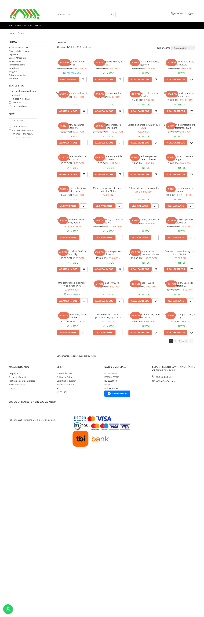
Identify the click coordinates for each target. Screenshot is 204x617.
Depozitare (14, 54)
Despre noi (14, 373)
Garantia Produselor (66, 380)
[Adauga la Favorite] (83, 79)
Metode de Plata (64, 373)
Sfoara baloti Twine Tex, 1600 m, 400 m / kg (144, 316)
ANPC (59, 388)
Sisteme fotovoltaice (18, 75)
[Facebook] (10, 408)
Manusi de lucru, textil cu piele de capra (72, 190)
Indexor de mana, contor (108, 93)
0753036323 (163, 376)
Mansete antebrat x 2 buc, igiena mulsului (180, 63)
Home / (13, 33)
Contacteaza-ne (119, 393)
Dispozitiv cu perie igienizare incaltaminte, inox (179, 95)
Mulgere (13, 71)
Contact (12, 388)
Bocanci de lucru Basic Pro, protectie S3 (179, 284)
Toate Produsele (19, 25)
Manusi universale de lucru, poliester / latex (108, 190)
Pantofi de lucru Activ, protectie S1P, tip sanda (108, 316)
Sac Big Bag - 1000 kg (108, 282)
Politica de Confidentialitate (22, 380)
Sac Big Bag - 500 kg (143, 282)
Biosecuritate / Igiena (19, 51)
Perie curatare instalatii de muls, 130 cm (72, 158)
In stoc (15, 94)
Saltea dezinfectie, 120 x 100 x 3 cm (144, 126)
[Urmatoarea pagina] (191, 341)
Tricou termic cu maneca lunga (180, 190)
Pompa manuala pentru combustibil (108, 253)
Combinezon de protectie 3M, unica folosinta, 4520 (180, 126)
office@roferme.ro (166, 381)
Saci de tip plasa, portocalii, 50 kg (179, 316)
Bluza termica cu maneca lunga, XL (179, 158)
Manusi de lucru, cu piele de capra (108, 221)
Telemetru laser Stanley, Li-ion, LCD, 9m (179, 253)
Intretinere (14, 68)
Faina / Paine (15, 61)
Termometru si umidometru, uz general (144, 63)
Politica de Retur (64, 377)
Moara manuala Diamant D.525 (72, 63)
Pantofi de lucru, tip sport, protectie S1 (180, 221)
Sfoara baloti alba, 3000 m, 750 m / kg (72, 253)
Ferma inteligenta (17, 64)
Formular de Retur (65, 384)
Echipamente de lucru (19, 47)
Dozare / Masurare (17, 57)
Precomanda (18, 106)
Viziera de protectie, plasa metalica (144, 95)
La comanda (17, 102)
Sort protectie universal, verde (72, 93)
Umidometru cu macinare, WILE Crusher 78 (72, 284)
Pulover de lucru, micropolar (144, 188)
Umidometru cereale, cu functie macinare (108, 126)
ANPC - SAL (62, 392)
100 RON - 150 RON (21, 134)
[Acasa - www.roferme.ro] (25, 14)
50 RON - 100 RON (20, 130)
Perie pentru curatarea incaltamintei (72, 126)
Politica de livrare (17, 384)
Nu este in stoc (19, 98)
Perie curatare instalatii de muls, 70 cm (108, 158)
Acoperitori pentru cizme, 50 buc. (108, 63)
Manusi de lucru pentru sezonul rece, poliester (144, 158)
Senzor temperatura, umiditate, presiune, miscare (143, 253)
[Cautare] (113, 14)
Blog (38, 25)
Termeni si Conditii (17, 377)
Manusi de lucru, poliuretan (144, 219)
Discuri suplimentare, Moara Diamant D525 (72, 316)
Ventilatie (13, 78)
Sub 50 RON (17, 126)
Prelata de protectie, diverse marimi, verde (72, 221)
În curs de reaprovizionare (24, 91)
